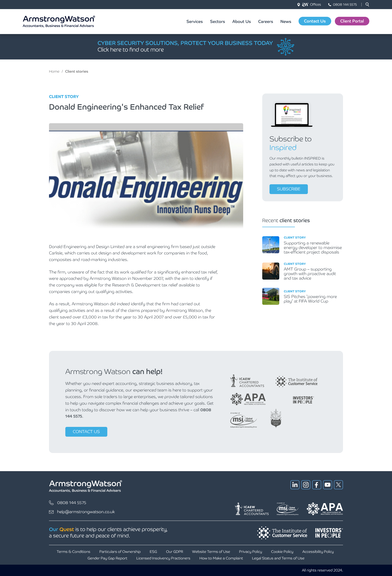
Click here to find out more (131, 49)
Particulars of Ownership (120, 551)
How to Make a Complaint (221, 558)
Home (54, 71)
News (285, 21)
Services (194, 21)
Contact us (86, 431)
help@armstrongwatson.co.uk (86, 511)
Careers (265, 21)
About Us (241, 21)
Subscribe (288, 189)
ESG (153, 551)
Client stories (76, 71)
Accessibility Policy (318, 551)
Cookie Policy (282, 551)
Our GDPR (174, 551)
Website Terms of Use (211, 551)
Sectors (217, 21)
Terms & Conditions (73, 551)
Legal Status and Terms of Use (278, 558)
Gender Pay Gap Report (107, 558)
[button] (367, 4)
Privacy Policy (250, 551)
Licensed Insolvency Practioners (163, 558)
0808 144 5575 (345, 4)
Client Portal (352, 21)
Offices (315, 4)
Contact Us (315, 21)
